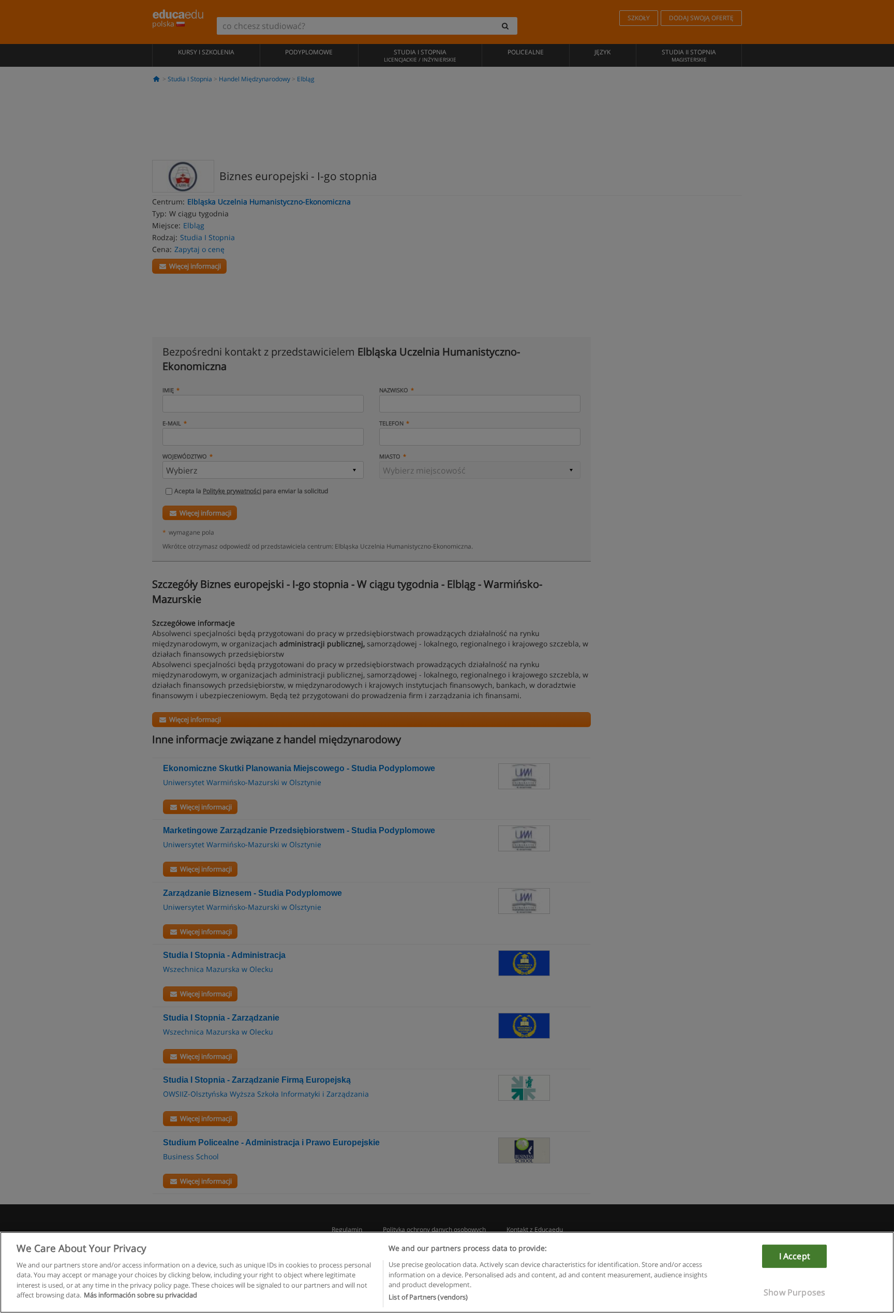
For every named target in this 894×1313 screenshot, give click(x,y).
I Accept (794, 1255)
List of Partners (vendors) (428, 1297)
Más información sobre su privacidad (140, 1295)
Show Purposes (794, 1292)
